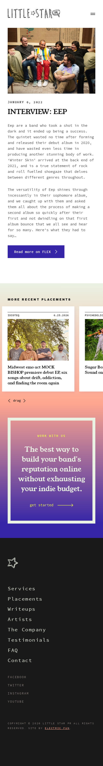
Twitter (16, 686)
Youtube (16, 702)
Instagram (18, 694)
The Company (27, 630)
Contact (20, 661)
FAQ (13, 651)
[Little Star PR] (34, 14)
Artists (20, 620)
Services (22, 589)
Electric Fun (57, 728)
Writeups (22, 609)
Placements (25, 599)
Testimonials (29, 640)
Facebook (17, 677)
